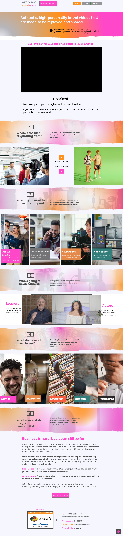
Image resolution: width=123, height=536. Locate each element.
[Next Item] (56, 519)
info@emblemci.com (82, 524)
